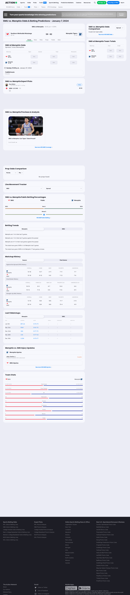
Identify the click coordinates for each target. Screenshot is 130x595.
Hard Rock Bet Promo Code (104, 558)
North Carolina (69, 558)
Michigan (67, 547)
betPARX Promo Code (102, 555)
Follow (79, 84)
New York (68, 527)
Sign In (122, 2)
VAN (22, 331)
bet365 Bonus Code (102, 529)
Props (46, 39)
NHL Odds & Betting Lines (10, 540)
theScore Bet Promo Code (103, 552)
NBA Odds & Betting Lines (10, 527)
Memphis (77, 200)
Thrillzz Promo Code (102, 578)
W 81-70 (35, 327)
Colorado (67, 537)
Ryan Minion (12, 84)
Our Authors (6, 589)
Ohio (66, 550)
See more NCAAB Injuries (43, 367)
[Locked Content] (44, 214)
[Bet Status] (7, 88)
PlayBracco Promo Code (103, 575)
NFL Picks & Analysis (40, 524)
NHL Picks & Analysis (40, 537)
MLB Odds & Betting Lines (10, 537)
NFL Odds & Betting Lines (10, 524)
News (35, 39)
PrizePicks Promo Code (103, 581)
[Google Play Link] (84, 588)
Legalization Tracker (71, 524)
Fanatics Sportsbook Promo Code (106, 524)
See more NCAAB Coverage (43, 147)
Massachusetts (69, 552)
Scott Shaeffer (12, 142)
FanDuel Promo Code (102, 550)
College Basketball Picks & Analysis (44, 532)
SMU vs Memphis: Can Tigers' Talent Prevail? (22, 138)
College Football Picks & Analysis (43, 529)
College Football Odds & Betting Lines (14, 529)
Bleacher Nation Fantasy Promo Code (107, 568)
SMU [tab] (63, 229)
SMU (12, 200)
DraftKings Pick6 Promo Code (104, 563)
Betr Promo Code (101, 570)
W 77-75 (35, 331)
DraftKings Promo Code (103, 547)
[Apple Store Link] (71, 588)
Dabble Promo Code (102, 565)
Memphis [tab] (24, 229)
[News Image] (25, 126)
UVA (22, 334)
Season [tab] (24, 260)
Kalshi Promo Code (101, 537)
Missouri (67, 560)
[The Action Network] (11, 2)
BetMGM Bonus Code (102, 527)
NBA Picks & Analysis (40, 527)
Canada (67, 563)
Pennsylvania (69, 542)
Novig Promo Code (101, 540)
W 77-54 (35, 334)
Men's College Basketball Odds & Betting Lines (16, 532)
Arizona (67, 534)
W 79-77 (35, 338)
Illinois (67, 545)
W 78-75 (35, 324)
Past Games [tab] (63, 260)
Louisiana (68, 529)
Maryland (68, 532)
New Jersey (68, 540)
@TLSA (23, 324)
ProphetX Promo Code (102, 545)
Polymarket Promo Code (103, 532)
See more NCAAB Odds (105, 34)
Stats (59, 39)
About (5, 587)
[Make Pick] (10, 91)
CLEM (22, 338)
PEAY (22, 327)
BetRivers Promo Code (102, 560)
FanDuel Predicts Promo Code (105, 534)
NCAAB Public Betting (43, 217)
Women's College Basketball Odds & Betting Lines (17, 534)
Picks (41, 39)
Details (29, 39)
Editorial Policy (7, 592)
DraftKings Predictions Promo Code (106, 542)
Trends (53, 39)
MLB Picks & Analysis (40, 534)
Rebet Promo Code (101, 573)
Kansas (67, 555)
